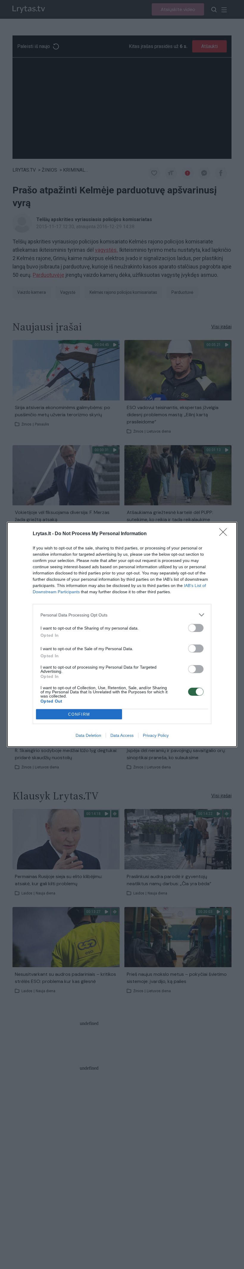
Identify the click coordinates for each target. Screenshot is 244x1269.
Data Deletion (88, 735)
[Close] (225, 534)
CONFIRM (79, 714)
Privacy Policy (156, 735)
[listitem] (122, 615)
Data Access (122, 735)
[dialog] (122, 634)
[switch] (196, 628)
